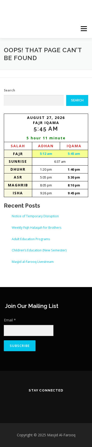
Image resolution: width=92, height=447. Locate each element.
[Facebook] (39, 401)
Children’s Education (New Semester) (39, 250)
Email (10, 320)
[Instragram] (53, 401)
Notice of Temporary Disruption (35, 216)
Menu (83, 28)
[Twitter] (24, 401)
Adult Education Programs (31, 239)
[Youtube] (67, 401)
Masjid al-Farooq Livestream (33, 262)
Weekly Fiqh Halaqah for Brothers (36, 227)
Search (9, 90)
